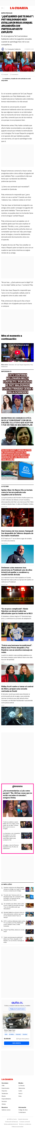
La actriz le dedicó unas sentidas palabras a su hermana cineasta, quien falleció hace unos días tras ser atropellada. (16, 657)
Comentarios (14, 74)
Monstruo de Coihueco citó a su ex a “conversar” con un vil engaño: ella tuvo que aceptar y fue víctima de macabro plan (17, 421)
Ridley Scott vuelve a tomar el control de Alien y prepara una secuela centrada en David (17, 688)
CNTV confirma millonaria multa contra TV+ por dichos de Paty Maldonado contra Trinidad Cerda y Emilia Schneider (14, 923)
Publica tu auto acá (17, 1009)
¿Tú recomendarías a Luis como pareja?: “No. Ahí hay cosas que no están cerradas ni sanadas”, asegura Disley (17, 794)
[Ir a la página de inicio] (19, 8)
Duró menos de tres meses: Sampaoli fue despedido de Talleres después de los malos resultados (17, 533)
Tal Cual (17, 365)
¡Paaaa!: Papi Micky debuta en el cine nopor (14, 930)
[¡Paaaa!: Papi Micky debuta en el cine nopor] (30, 931)
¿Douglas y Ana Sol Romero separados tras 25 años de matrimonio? (11, 846)
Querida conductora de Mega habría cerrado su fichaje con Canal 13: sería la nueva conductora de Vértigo (14, 889)
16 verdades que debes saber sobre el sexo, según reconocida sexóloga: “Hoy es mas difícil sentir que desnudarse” (14, 906)
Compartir (5, 74)
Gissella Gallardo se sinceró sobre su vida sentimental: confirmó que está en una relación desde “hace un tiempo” (14, 915)
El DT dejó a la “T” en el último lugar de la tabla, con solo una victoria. (16, 539)
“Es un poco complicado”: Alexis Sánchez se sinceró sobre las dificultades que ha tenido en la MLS (16, 611)
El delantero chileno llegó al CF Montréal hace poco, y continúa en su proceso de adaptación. (16, 617)
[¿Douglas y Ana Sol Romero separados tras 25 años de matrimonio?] (26, 847)
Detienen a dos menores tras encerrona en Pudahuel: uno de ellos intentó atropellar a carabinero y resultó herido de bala (16, 571)
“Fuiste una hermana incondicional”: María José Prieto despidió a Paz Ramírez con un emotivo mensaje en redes (16, 649)
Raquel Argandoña (24, 365)
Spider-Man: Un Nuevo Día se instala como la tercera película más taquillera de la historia (16, 492)
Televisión (11, 365)
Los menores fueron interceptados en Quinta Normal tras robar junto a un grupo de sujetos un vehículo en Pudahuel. (17, 579)
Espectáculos (6, 13)
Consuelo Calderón (14, 49)
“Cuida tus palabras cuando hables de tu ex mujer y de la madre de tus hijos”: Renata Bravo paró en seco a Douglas (11, 825)
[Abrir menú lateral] (2, 8)
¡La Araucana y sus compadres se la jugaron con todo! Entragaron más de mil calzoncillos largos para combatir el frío (11, 837)
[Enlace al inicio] (17, 786)
